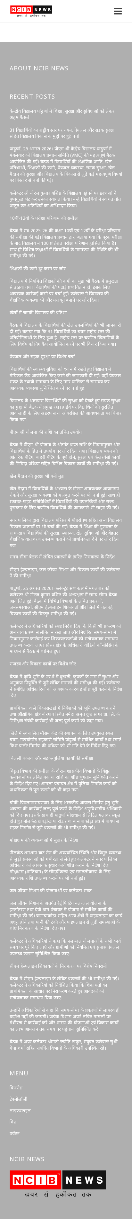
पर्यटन (15, 1133)
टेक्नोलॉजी (19, 1099)
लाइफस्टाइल (20, 1111)
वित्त (13, 1122)
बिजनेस (16, 1088)
